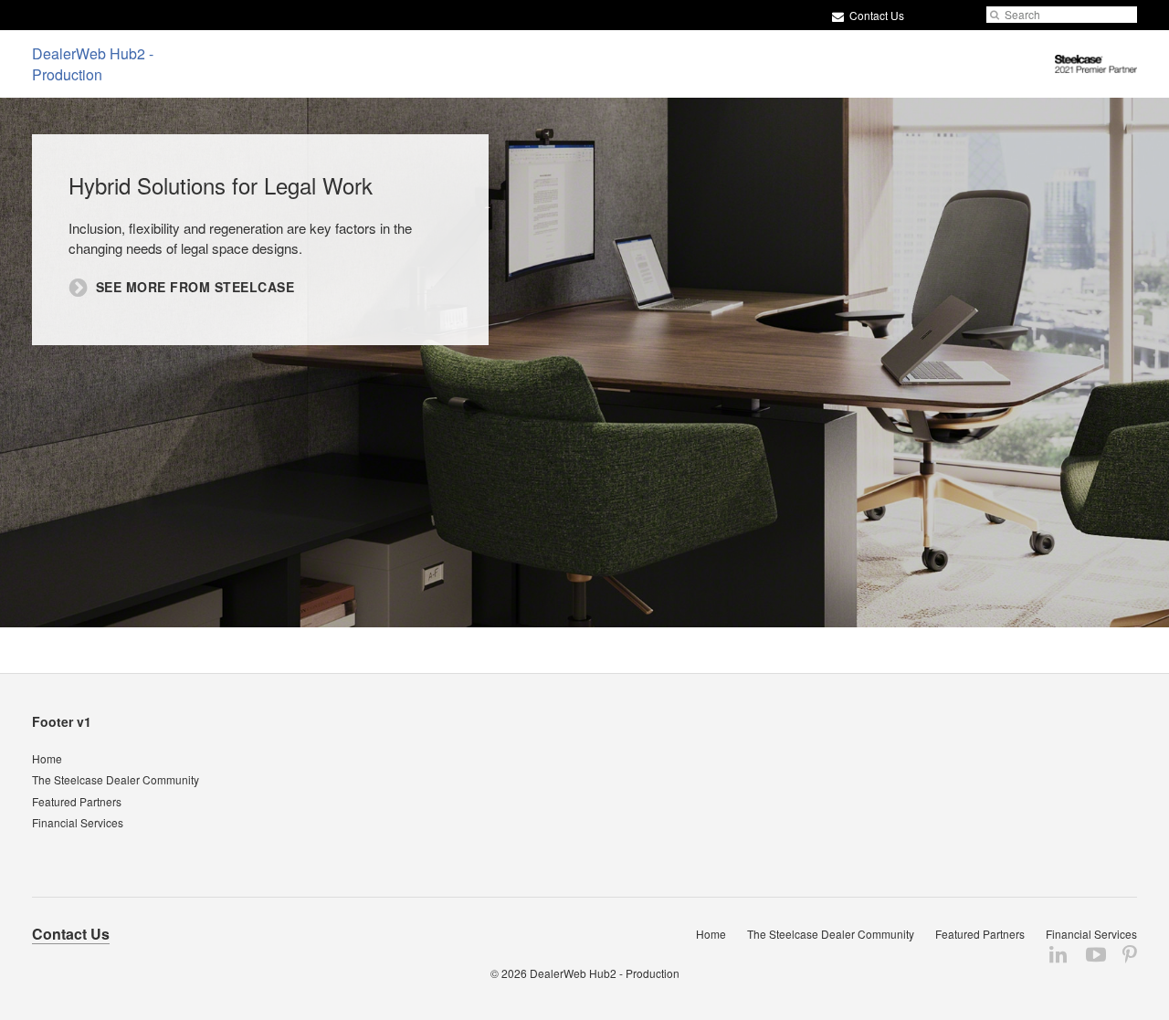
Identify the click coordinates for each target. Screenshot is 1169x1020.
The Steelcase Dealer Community (115, 779)
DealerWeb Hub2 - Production (604, 973)
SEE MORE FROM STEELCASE (195, 287)
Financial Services (77, 822)
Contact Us (875, 15)
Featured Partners (76, 801)
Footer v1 (61, 721)
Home (47, 758)
